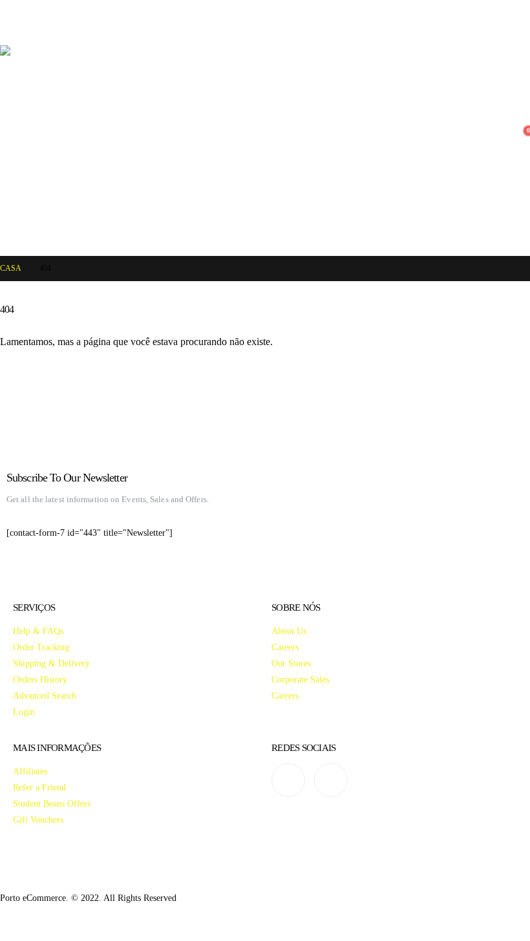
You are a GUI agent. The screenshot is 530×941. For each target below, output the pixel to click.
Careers (285, 647)
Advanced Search (44, 695)
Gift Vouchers (38, 819)
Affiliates (30, 771)
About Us (288, 631)
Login (24, 711)
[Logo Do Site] (224, 144)
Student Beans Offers (51, 803)
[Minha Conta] (519, 119)
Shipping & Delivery (51, 663)
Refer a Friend (39, 787)
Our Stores (291, 663)
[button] (11, 29)
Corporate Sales (300, 679)
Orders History (40, 679)
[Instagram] (288, 780)
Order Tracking (41, 647)
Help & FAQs (38, 631)
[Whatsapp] (331, 780)
